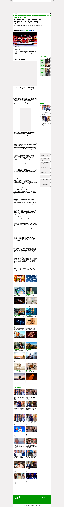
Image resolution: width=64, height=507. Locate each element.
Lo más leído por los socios (17, 387)
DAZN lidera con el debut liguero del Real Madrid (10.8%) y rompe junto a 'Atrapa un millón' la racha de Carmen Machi (19, 409)
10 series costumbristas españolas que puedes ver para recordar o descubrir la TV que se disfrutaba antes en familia (31, 397)
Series (31, 15)
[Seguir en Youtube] (44, 497)
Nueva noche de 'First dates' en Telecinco (42, 69)
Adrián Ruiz (15, 436)
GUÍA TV (43, 56)
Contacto (29, 505)
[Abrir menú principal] (50, 13)
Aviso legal (31, 505)
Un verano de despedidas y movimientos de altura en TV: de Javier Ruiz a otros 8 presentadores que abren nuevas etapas (19, 457)
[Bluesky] (30, 30)
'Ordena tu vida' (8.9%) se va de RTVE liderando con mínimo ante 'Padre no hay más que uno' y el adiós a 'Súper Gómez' (19, 481)
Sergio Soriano (15, 447)
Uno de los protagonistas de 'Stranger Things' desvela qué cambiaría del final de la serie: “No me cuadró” (45, 172)
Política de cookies (35, 505)
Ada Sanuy (27, 482)
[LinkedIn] (33, 30)
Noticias (15, 15)
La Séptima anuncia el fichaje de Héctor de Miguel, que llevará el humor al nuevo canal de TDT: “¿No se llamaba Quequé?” (31, 446)
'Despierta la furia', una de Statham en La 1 (42, 60)
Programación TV (19, 15)
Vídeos (33, 15)
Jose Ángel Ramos (28, 399)
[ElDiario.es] (47, 15)
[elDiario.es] (17, 498)
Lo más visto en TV (27, 15)
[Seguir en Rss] (45, 497)
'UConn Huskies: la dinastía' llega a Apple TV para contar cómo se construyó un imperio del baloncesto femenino (45, 176)
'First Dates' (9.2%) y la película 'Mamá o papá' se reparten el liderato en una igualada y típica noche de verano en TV (31, 409)
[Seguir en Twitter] (41, 497)
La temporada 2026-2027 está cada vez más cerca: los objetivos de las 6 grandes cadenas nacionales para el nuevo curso (19, 397)
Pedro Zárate (15, 399)
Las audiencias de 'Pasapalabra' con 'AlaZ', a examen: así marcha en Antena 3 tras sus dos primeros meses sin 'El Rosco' (19, 434)
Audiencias (23, 15)
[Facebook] (28, 30)
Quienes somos (25, 505)
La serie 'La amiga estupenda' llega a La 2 (42, 73)
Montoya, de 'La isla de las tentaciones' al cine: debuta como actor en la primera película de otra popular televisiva (19, 469)
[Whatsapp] (27, 30)
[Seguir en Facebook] (42, 497)
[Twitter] (31, 30)
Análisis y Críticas (37, 15)
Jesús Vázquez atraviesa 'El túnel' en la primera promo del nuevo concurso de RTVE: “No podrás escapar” (31, 481)
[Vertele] (17, 497)
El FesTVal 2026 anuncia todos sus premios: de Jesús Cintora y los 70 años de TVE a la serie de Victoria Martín (31, 457)
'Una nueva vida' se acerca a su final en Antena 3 (42, 65)
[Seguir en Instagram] (43, 497)
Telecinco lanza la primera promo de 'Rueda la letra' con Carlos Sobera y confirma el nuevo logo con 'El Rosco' (19, 445)
